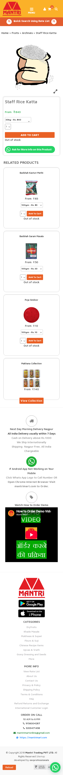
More (31, 658)
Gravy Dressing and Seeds (31, 654)
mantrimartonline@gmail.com (33, 732)
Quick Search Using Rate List (31, 20)
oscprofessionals (39, 760)
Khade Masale (31, 631)
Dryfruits (32, 627)
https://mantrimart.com (33, 737)
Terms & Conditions (31, 694)
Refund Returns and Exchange (31, 703)
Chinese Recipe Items (31, 645)
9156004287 (33, 723)
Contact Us (31, 680)
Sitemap (40, 756)
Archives (27, 32)
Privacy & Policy (31, 685)
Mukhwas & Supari (31, 636)
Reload (9, 767)
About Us (31, 676)
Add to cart (30, 134)
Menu (31, 11)
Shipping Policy (31, 689)
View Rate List (31, 671)
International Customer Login (31, 707)
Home (5, 32)
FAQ (31, 698)
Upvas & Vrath (31, 649)
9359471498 (33, 728)
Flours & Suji (31, 640)
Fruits (15, 32)
